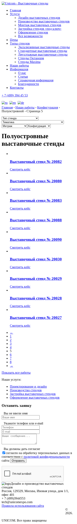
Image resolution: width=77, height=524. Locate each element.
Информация (19, 69)
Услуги (15, 14)
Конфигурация (47, 107)
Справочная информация (35, 80)
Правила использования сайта (23, 505)
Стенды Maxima (29, 62)
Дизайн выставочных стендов (39, 17)
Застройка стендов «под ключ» (39, 28)
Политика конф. (18, 509)
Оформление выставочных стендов (35, 397)
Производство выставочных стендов (44, 21)
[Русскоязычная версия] (5, 102)
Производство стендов (26, 390)
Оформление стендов (33, 32)
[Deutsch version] (20, 102)
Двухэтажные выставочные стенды (43, 54)
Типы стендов (20, 43)
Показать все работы (16, 372)
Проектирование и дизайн (28, 386)
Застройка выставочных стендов (33, 394)
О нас (22, 73)
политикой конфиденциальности (47, 456)
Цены (14, 40)
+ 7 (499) (15, 95)
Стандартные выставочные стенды (42, 51)
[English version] (12, 102)
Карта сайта (16, 517)
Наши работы (19, 65)
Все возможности (30, 36)
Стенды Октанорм (31, 58)
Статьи (23, 76)
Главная (15, 10)
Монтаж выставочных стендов (39, 25)
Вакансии (15, 513)
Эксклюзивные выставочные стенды (44, 47)
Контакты (17, 87)
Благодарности (28, 84)
